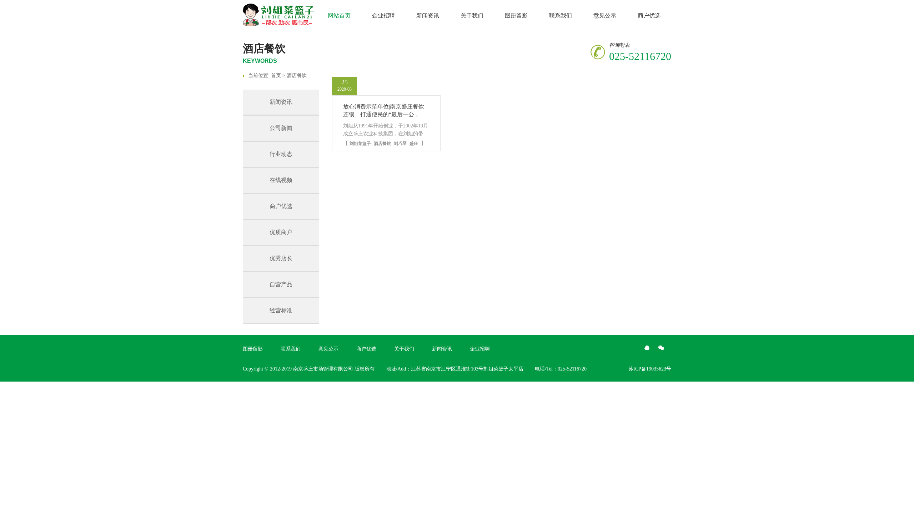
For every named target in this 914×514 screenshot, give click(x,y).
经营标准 (281, 310)
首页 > (279, 75)
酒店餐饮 (297, 75)
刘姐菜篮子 (360, 143)
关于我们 (472, 15)
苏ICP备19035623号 (649, 369)
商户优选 (649, 15)
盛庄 (414, 143)
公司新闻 (281, 128)
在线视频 (281, 180)
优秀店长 (281, 258)
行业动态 (281, 154)
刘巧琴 (400, 143)
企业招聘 (383, 15)
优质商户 (281, 232)
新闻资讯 (427, 15)
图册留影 (516, 15)
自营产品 (281, 284)
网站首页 (339, 15)
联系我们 (560, 15)
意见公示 (604, 15)
